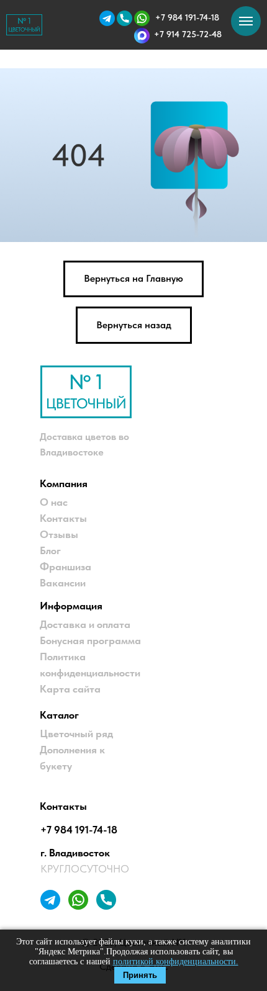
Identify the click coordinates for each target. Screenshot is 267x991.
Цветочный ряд (76, 733)
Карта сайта (70, 689)
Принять (140, 975)
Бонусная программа (90, 640)
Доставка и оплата (85, 624)
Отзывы (59, 534)
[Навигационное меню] (246, 21)
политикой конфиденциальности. (175, 961)
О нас (54, 502)
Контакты (63, 518)
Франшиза (65, 566)
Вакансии (63, 582)
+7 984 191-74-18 (78, 829)
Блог (50, 550)
